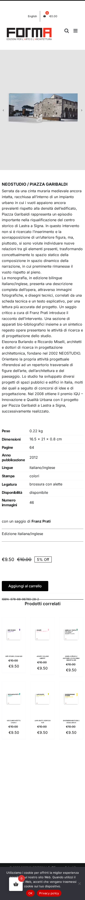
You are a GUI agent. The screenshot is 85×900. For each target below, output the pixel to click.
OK (30, 893)
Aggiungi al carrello (25, 586)
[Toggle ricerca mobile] (66, 30)
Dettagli (13, 644)
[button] (3, 110)
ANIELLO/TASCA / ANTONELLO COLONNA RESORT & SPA (71, 658)
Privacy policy (49, 893)
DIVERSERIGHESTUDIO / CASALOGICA (71, 721)
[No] (79, 883)
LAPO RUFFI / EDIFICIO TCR (43, 721)
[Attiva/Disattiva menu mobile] (75, 30)
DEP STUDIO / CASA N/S (13, 656)
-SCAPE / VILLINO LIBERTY (42, 657)
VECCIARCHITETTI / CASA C (14, 721)
